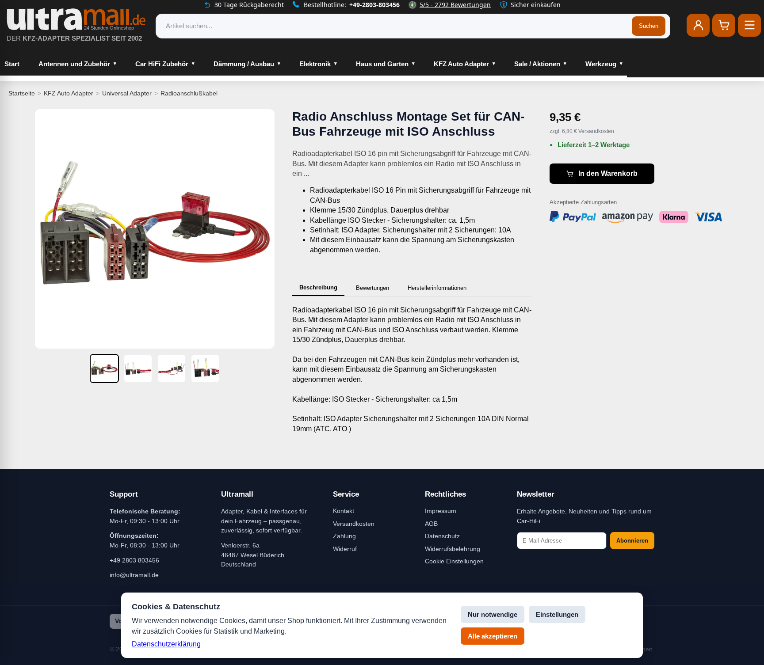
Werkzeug (600, 64)
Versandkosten (353, 523)
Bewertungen (372, 288)
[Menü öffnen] (749, 25)
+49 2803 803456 (134, 560)
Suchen (648, 26)
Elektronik (315, 64)
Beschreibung (318, 287)
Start (11, 64)
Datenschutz (442, 536)
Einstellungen (557, 614)
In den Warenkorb (608, 173)
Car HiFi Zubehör (161, 64)
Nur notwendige (492, 614)
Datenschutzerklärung (166, 644)
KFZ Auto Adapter (461, 64)
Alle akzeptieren (492, 636)
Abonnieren (632, 540)
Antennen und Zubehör (74, 64)
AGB (431, 523)
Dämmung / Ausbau (244, 64)
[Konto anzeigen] (698, 25)
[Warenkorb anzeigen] (723, 25)
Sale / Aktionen (537, 64)
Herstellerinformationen (437, 288)
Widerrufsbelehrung (452, 548)
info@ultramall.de (134, 574)
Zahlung (344, 536)
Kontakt (343, 510)
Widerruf (345, 548)
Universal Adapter (127, 93)
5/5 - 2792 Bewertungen (455, 4)
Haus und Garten (382, 64)
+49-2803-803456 (374, 4)
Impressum (440, 510)
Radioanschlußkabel (189, 93)
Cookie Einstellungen (454, 561)
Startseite (21, 93)
